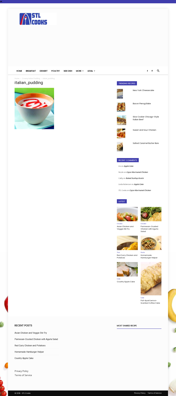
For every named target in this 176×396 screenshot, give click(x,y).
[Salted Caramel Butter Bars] (120, 146)
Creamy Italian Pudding (31, 78)
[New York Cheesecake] (120, 94)
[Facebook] (147, 71)
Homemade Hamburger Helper (149, 256)
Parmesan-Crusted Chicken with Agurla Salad (149, 229)
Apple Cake (128, 166)
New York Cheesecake (143, 90)
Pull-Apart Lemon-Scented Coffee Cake (150, 301)
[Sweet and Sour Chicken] (121, 133)
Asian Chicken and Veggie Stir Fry (125, 227)
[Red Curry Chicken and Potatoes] (127, 243)
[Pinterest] (152, 71)
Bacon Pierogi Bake (142, 103)
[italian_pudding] (34, 128)
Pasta (143, 252)
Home (19, 71)
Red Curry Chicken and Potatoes (127, 256)
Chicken (120, 224)
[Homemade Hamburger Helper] (151, 243)
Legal (90, 71)
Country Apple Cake (126, 281)
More (78, 71)
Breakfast (31, 71)
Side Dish (68, 71)
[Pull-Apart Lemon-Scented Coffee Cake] (151, 278)
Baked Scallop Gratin (135, 178)
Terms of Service (23, 375)
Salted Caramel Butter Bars (146, 143)
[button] (158, 71)
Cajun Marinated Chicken (137, 172)
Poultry (55, 71)
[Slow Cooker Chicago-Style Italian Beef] (121, 120)
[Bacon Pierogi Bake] (121, 107)
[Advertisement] (88, 47)
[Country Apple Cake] (127, 269)
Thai (118, 252)
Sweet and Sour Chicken (144, 130)
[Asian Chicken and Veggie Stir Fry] (127, 214)
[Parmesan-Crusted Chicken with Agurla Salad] (151, 214)
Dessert (44, 71)
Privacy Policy (21, 371)
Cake (118, 279)
